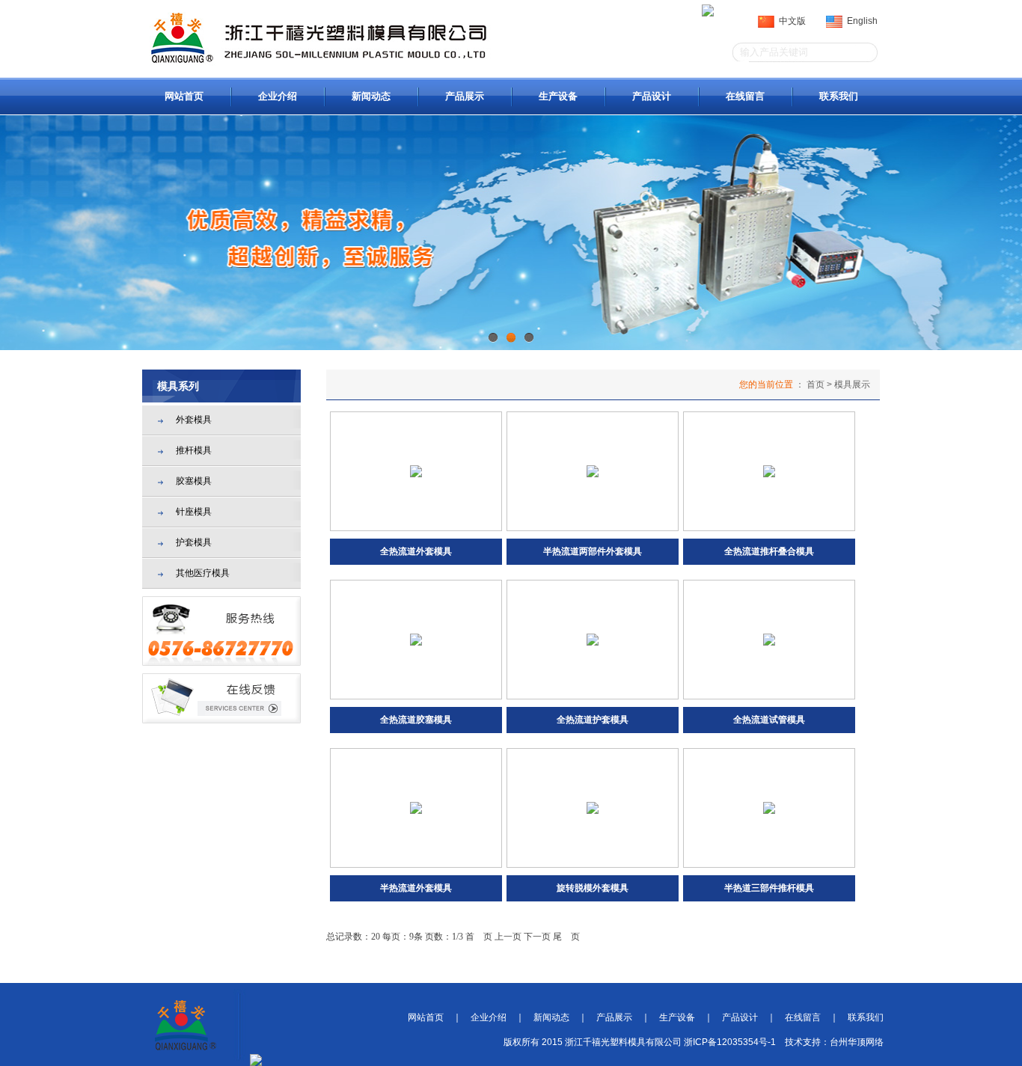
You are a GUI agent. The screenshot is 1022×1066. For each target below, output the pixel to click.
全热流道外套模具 (416, 551)
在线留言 (745, 96)
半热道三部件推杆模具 (769, 888)
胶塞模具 (194, 481)
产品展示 (464, 96)
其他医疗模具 (203, 573)
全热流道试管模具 (769, 719)
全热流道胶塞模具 (416, 719)
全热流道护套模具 (592, 719)
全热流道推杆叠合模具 (769, 551)
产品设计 (651, 96)
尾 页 (566, 936)
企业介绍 (277, 96)
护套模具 (194, 542)
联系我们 (838, 96)
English (860, 21)
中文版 (790, 21)
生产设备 (558, 96)
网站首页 (184, 96)
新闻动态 (371, 96)
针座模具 (194, 511)
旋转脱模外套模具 (592, 888)
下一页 (537, 936)
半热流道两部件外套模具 (592, 551)
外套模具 (194, 419)
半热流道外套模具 (416, 888)
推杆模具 (194, 450)
